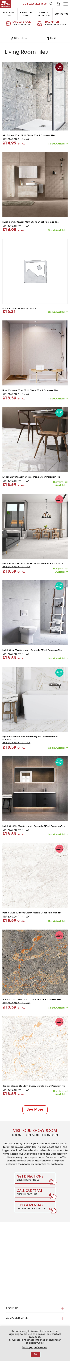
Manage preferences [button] (34, 1348)
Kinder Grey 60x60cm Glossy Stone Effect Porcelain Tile (31, 477)
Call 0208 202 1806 (34, 4)
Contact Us (61, 14)
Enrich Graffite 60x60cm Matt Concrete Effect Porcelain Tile (33, 826)
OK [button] (35, 1354)
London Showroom (43, 14)
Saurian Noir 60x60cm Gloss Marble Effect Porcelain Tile (31, 1000)
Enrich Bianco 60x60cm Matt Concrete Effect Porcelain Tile (33, 564)
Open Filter (20, 38)
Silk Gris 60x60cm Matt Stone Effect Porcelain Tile (28, 136)
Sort (53, 38)
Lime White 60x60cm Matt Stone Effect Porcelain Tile (30, 390)
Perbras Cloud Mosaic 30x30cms (19, 309)
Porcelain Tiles (8, 14)
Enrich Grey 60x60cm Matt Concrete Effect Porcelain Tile (32, 650)
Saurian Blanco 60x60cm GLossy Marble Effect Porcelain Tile (33, 1086)
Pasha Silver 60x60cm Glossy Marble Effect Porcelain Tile (32, 913)
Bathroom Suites (26, 14)
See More (35, 1110)
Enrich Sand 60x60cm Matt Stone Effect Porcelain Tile (30, 222)
